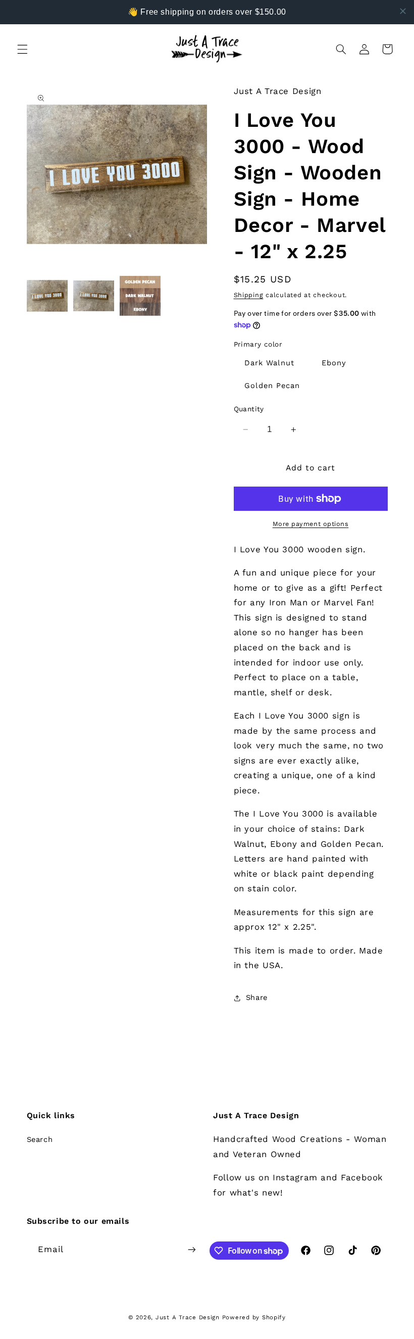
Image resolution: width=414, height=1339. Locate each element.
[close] (403, 11)
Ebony (334, 362)
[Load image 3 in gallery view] (140, 296)
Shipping (249, 295)
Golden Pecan (272, 385)
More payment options (311, 524)
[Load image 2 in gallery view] (94, 296)
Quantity (249, 409)
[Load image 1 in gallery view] (47, 296)
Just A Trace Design (188, 1317)
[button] (22, 49)
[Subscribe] (191, 1249)
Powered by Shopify (254, 1317)
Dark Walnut (269, 362)
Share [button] (257, 997)
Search (40, 1139)
